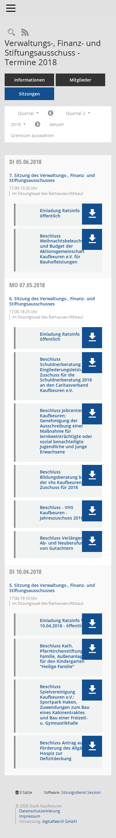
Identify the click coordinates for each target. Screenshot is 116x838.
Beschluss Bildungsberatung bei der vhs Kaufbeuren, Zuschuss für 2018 (62, 480)
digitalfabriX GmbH (59, 821)
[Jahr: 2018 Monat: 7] (37, 124)
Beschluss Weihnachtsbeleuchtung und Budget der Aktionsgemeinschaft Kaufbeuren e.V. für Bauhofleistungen (65, 249)
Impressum (29, 816)
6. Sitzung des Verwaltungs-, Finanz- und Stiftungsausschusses (52, 301)
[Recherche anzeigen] (11, 32)
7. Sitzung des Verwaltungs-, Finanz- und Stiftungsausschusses (52, 177)
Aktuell (56, 124)
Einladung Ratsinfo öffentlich (60, 213)
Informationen (29, 80)
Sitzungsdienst (81, 792)
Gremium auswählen (32, 135)
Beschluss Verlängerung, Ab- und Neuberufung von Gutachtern (66, 543)
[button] (92, 214)
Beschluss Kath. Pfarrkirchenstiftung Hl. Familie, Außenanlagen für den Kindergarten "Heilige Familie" (65, 656)
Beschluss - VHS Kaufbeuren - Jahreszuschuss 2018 (61, 512)
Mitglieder (80, 80)
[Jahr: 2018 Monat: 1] (50, 113)
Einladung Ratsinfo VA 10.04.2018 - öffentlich (63, 623)
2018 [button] (16, 124)
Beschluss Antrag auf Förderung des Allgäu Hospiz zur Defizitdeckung (62, 750)
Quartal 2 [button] (76, 113)
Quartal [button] (26, 113)
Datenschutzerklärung (39, 811)
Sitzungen (29, 94)
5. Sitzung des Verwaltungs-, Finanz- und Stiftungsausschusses (52, 587)
